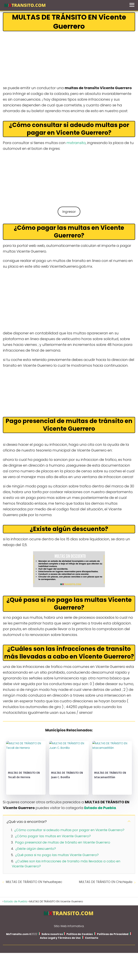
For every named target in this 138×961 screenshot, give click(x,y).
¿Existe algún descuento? (35, 848)
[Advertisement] (69, 58)
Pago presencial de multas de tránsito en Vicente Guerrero (62, 842)
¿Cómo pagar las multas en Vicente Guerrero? (53, 836)
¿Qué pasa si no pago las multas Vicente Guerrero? (57, 855)
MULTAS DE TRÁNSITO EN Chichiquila (105, 882)
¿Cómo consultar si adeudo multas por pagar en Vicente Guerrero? (69, 830)
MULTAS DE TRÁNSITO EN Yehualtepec (34, 882)
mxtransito (76, 142)
